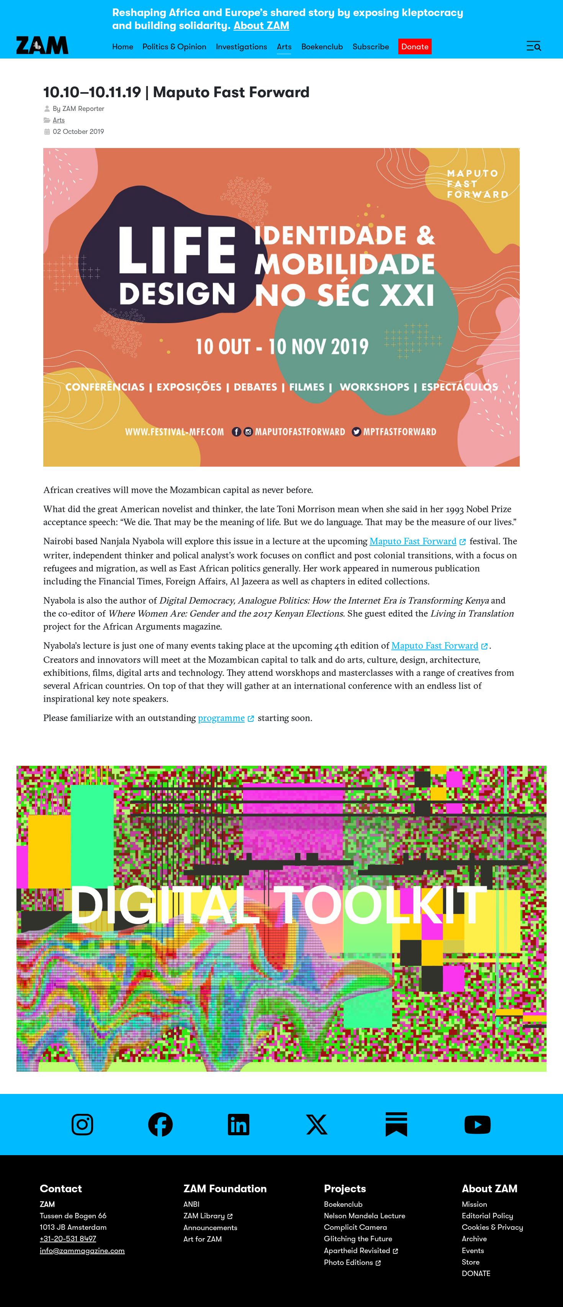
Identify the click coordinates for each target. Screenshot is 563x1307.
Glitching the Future (358, 1238)
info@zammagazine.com (82, 1250)
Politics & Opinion (174, 46)
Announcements (210, 1227)
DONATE (476, 1273)
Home (122, 46)
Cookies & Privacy (492, 1227)
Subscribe (371, 46)
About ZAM (262, 26)
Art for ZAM (202, 1239)
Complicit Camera (355, 1227)
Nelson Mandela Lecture (364, 1215)
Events (473, 1250)
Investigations (241, 46)
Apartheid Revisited (357, 1250)
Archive (474, 1238)
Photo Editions (348, 1262)
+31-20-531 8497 (68, 1238)
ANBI (191, 1204)
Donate (415, 46)
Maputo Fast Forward (413, 541)
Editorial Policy (487, 1215)
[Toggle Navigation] (534, 45)
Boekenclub (322, 46)
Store (471, 1262)
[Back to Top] (548, 1290)
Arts (284, 46)
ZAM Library (204, 1215)
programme (221, 717)
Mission (474, 1204)
